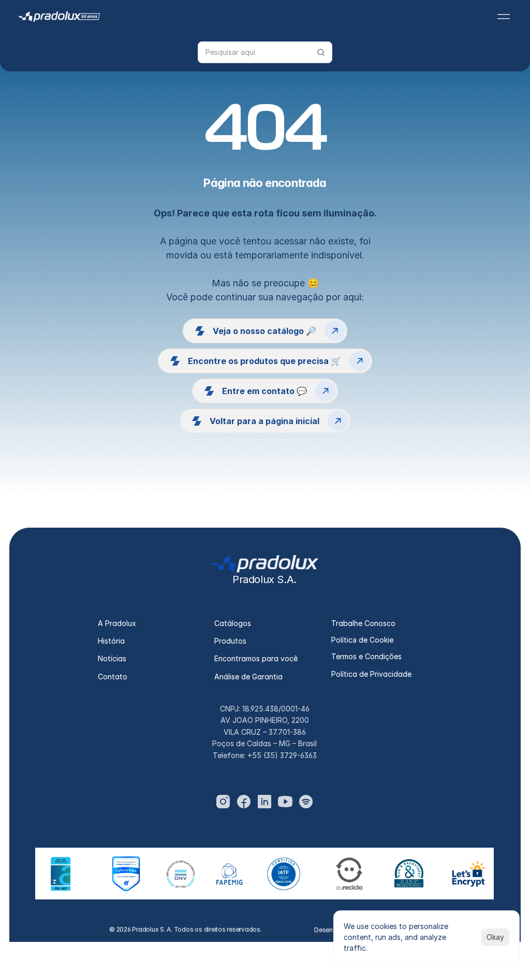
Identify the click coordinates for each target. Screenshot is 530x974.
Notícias (112, 658)
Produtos (230, 640)
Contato (112, 676)
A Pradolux (117, 623)
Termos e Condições (366, 656)
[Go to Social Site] (223, 801)
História (111, 640)
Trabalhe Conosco (363, 623)
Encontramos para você (256, 658)
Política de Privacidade (371, 674)
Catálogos (232, 623)
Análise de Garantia (248, 676)
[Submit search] (321, 52)
